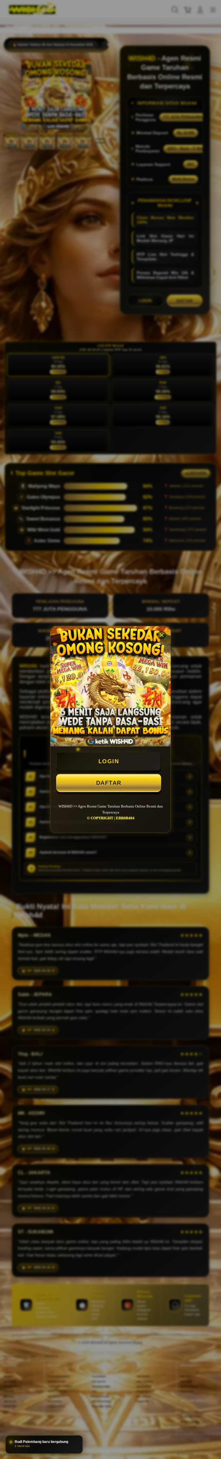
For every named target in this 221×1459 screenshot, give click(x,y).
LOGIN (108, 761)
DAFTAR (108, 783)
